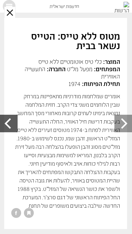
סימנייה (29, 213)
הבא (9, 123)
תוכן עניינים (9, 6)
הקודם (123, 123)
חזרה (9, 12)
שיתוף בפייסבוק (16, 213)
